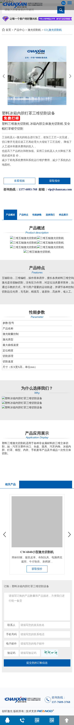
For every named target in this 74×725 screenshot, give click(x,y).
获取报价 (54, 180)
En (63, 3)
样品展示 (63, 214)
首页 (8, 29)
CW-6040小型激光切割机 (37, 552)
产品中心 (19, 29)
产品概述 (10, 214)
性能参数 (37, 214)
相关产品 (10, 484)
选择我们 (50, 214)
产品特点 (23, 214)
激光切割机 (34, 29)
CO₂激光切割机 (53, 29)
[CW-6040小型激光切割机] (37, 521)
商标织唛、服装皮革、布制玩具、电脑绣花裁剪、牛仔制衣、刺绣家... (37, 559)
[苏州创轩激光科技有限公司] (37, 4)
